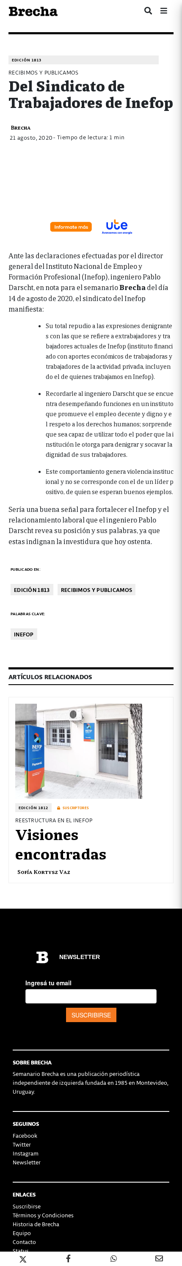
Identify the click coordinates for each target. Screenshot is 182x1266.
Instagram (26, 1153)
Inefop (24, 634)
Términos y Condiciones (43, 1215)
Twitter (22, 1144)
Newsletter (27, 1162)
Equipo (22, 1233)
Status (21, 1251)
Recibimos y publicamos (96, 590)
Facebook (25, 1135)
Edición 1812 (33, 807)
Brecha (20, 127)
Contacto (24, 1242)
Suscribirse (27, 1206)
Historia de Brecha (36, 1224)
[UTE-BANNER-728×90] (91, 225)
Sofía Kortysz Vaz (43, 871)
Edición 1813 (26, 60)
